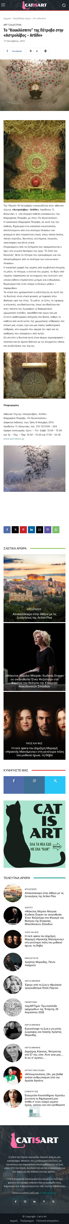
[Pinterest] (23, 529)
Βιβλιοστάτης (31, 958)
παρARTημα (31, 1002)
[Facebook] (7, 529)
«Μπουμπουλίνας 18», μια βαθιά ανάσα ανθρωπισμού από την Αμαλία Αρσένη (44, 1077)
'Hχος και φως (34, 743)
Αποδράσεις (34, 609)
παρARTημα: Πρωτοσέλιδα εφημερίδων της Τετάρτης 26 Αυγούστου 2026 (41, 1009)
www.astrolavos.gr (14, 438)
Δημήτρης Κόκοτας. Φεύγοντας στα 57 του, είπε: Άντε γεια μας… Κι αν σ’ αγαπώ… (44, 1054)
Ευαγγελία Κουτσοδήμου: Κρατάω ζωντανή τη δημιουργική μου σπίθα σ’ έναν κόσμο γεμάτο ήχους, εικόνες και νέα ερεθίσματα (45, 1100)
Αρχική (7, 18)
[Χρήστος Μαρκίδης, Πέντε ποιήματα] (13, 962)
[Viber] (47, 529)
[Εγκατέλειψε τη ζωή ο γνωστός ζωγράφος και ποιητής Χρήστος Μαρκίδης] (13, 1030)
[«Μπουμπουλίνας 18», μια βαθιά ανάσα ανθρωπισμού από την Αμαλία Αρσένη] (13, 1075)
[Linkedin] (31, 529)
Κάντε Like (14, 777)
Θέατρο (34, 671)
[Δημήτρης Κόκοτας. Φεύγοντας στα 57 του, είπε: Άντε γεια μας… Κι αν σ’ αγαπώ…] (13, 1053)
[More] (45, 51)
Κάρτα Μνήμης (32, 981)
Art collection (39, 18)
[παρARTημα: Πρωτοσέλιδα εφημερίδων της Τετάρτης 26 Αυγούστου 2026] (13, 1007)
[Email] (39, 529)
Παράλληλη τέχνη (21, 18)
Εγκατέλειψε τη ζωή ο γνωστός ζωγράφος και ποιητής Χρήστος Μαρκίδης (43, 1032)
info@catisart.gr (48, 1192)
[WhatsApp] (55, 529)
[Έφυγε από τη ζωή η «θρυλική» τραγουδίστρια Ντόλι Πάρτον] (13, 984)
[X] (15, 529)
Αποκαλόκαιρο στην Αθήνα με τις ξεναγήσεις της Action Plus (34, 615)
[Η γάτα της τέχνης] (34, 5)
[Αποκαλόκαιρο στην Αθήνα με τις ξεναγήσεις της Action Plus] (34, 588)
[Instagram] (25, 1201)
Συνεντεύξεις (31, 1091)
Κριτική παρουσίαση (35, 1070)
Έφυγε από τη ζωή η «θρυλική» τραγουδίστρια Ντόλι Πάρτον (43, 986)
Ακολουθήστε (34, 777)
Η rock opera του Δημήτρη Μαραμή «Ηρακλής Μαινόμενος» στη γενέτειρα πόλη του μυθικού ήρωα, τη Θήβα (34, 751)
